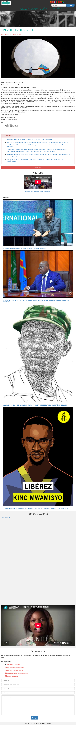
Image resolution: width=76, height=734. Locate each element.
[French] (56, 1)
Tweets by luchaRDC (5, 517)
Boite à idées (23, 9)
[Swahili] (63, 1)
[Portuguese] (58, 1)
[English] (53, 1)
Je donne (33, 9)
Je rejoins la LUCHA (56, 8)
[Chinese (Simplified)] (51, 1)
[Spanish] (61, 1)
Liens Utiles (38, 168)
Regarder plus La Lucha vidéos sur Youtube (38, 191)
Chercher (70, 5)
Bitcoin (42, 9)
